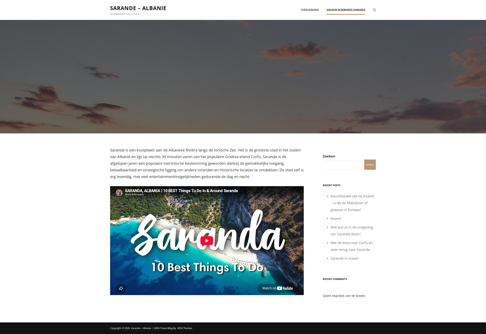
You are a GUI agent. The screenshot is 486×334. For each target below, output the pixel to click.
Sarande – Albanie (138, 8)
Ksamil (336, 218)
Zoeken (329, 156)
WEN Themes (184, 328)
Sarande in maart (344, 258)
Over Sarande (310, 10)
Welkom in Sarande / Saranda (346, 10)
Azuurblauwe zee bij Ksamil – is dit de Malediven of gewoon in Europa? (352, 203)
